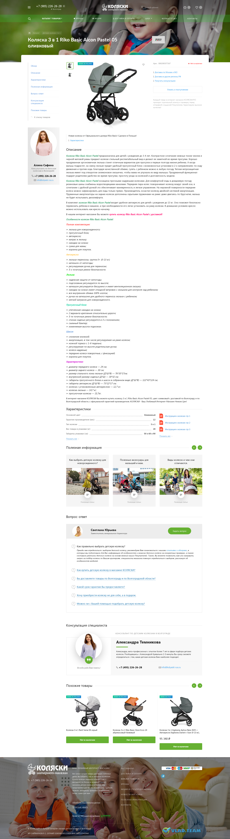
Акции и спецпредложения (136, 789)
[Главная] (29, 33)
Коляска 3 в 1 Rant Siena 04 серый (81, 730)
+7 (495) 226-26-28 (45, 176)
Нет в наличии (87, 739)
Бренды (125, 784)
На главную (127, 768)
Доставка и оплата (131, 773)
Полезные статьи (87, 502)
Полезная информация (134, 799)
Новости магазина (131, 794)
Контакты (126, 805)
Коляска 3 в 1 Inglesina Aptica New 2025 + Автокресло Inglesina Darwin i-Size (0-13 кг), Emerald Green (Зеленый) (180, 731)
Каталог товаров (130, 779)
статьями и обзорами (177, 550)
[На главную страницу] (115, 7)
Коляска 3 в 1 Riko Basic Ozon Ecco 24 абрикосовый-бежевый (130, 731)
